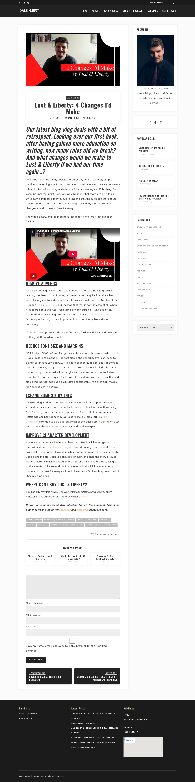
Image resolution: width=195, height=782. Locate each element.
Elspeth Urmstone (34, 520)
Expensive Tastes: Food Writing (152, 246)
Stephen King (43, 525)
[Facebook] (21, 2)
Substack (153, 10)
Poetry (140, 277)
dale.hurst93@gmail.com (136, 720)
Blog (125, 10)
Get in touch (169, 10)
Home (84, 10)
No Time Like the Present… (151, 165)
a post (42, 179)
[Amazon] (25, 2)
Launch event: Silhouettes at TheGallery (92, 738)
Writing (141, 302)
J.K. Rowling (49, 520)
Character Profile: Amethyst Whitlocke (105, 557)
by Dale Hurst (71, 117)
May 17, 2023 (73, 561)
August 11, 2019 (40, 561)
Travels (141, 296)
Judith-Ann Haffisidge (65, 520)
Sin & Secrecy (143, 290)
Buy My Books (111, 10)
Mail (33, 614)
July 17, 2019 (105, 561)
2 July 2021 (55, 117)
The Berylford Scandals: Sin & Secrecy (101, 525)
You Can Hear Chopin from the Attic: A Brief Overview (153, 197)
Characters (142, 240)
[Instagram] (29, 2)
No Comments (89, 117)
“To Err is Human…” (148, 180)
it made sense (103, 314)
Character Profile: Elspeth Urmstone (40, 557)
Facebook (65, 509)
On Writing (31, 525)
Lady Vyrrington (62, 447)
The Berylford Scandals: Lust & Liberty (67, 525)
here (84, 496)
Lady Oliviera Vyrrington (86, 520)
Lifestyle (141, 258)
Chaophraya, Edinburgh (83, 723)
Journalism (142, 252)
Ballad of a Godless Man (149, 227)
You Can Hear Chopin (147, 308)
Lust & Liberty (73, 97)
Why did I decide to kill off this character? (73, 557)
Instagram (82, 509)
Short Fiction (144, 283)
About (95, 10)
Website (31, 626)
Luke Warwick (104, 520)
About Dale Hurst (28, 714)
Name (34, 603)
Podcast (137, 10)
